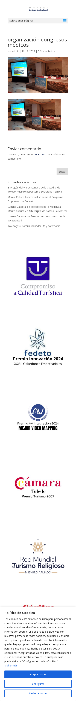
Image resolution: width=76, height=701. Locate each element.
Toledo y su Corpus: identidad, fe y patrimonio (34, 226)
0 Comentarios (46, 51)
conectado (40, 154)
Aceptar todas (38, 674)
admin (15, 51)
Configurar (38, 683)
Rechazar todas (38, 693)
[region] (38, 654)
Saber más (11, 665)
